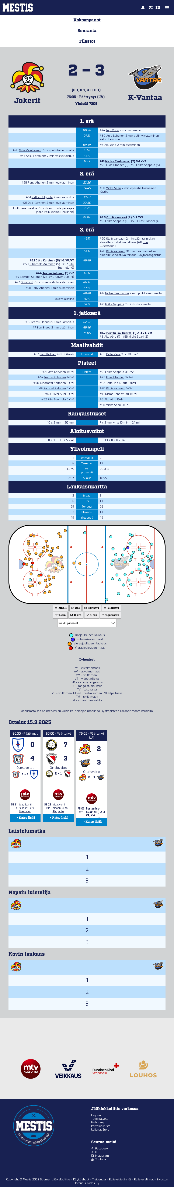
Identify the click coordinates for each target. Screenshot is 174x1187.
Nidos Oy (93, 1183)
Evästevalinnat (144, 1179)
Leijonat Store (100, 1129)
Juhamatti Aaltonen (42, 264)
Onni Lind (27, 282)
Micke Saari (113, 188)
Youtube (100, 1159)
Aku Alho (110, 145)
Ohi (77, 608)
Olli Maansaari (116, 217)
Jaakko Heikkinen (62, 212)
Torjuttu (93, 608)
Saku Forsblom (36, 156)
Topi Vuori (112, 130)
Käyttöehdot (81, 1179)
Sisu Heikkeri (48, 354)
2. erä (77, 615)
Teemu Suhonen (53, 273)
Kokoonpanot (87, 20)
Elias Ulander (115, 165)
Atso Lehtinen (115, 136)
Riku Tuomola (66, 265)
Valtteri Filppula (42, 197)
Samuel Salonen (31, 277)
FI (151, 8)
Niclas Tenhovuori (117, 161)
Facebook (101, 1148)
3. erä (93, 615)
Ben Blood (44, 327)
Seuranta (87, 31)
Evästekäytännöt (120, 1179)
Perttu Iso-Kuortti (119, 333)
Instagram (102, 1156)
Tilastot (87, 41)
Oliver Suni (62, 277)
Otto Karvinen (37, 203)
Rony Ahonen (37, 182)
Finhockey (97, 1122)
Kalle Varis (113, 354)
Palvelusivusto (100, 1126)
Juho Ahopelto (60, 809)
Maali (62, 608)
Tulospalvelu (99, 1119)
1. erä (62, 615)
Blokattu (113, 608)
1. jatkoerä (112, 615)
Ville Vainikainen (30, 150)
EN (158, 8)
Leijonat (96, 1115)
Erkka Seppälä (145, 165)
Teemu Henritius (42, 322)
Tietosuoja (99, 1179)
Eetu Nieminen (26, 809)
